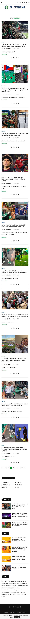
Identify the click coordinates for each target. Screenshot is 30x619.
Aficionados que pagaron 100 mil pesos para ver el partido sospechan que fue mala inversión (14, 360)
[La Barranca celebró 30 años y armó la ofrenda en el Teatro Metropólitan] (6, 525)
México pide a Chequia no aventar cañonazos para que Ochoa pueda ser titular (13, 179)
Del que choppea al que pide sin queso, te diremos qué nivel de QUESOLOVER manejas (19, 549)
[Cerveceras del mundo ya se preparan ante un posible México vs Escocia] (15, 119)
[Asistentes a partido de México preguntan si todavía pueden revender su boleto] (15, 30)
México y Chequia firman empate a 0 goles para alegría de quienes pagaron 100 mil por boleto (15, 89)
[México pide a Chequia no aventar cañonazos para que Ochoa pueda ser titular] (15, 163)
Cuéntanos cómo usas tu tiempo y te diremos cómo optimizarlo (19, 567)
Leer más (4, 54)
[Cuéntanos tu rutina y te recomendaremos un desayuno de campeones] (6, 540)
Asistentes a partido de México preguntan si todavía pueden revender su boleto (15, 45)
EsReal (3, 312)
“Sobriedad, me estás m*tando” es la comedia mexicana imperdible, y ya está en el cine (20, 506)
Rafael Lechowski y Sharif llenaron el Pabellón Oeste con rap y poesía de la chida (19, 515)
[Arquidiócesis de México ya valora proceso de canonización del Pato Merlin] (15, 257)
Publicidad (6, 612)
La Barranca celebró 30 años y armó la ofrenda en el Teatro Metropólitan (20, 524)
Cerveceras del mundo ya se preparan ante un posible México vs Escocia (15, 134)
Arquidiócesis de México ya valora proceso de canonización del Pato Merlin (14, 271)
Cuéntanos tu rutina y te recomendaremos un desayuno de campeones (18, 539)
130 (22, 467)
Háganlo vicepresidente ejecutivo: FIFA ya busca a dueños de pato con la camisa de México (14, 449)
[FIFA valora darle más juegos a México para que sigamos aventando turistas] (15, 211)
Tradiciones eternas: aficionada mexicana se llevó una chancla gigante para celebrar (15, 315)
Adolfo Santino (7, 48)
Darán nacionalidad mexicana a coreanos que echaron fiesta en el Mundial (15, 404)
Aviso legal (12, 612)
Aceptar (17, 617)
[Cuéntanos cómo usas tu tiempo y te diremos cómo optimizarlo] (6, 568)
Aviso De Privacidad (21, 612)
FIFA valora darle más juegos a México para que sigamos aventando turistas (14, 225)
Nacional (3, 42)
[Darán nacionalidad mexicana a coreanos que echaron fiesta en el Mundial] (15, 390)
